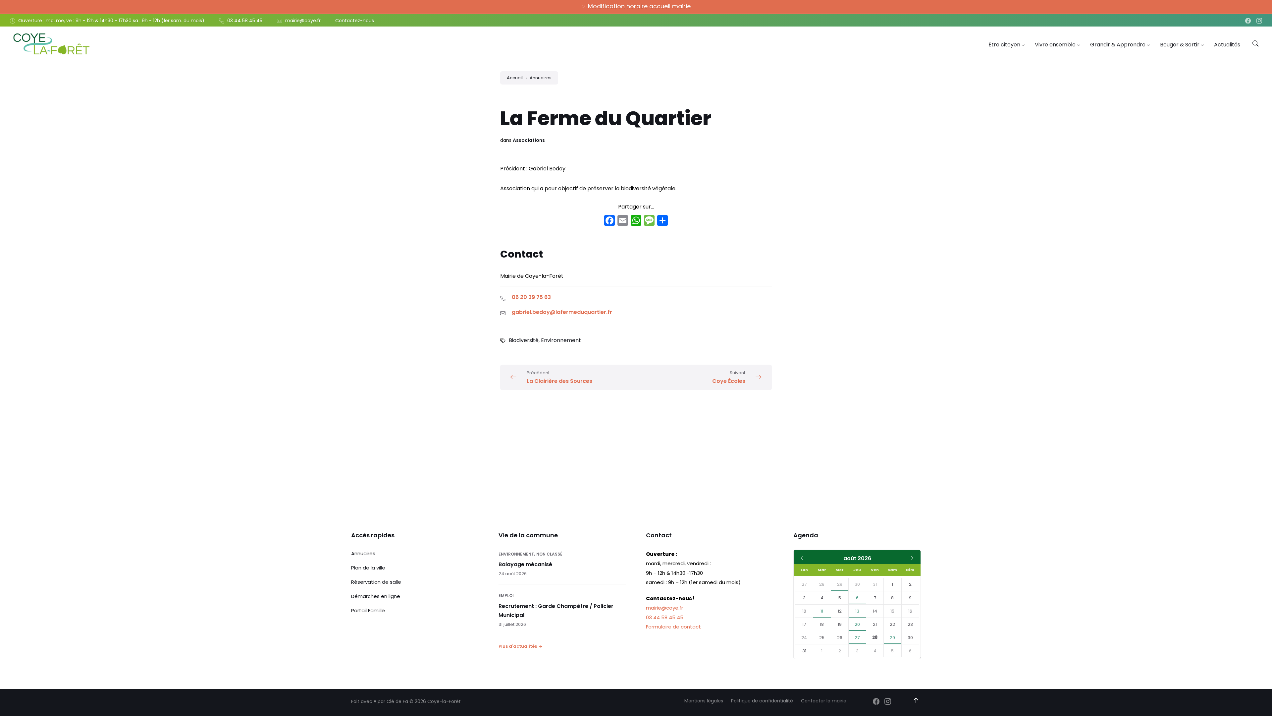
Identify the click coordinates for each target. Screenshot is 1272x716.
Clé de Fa (397, 701)
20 (857, 624)
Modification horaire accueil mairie (639, 6)
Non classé (549, 554)
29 (839, 584)
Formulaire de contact (673, 626)
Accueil (515, 78)
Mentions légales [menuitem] (703, 700)
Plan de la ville (368, 567)
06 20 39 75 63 (531, 297)
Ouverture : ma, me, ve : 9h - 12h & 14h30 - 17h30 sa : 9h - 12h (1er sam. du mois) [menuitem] (111, 20)
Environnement (561, 340)
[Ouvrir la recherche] (1255, 43)
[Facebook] (1248, 21)
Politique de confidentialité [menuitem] (762, 700)
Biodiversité (524, 340)
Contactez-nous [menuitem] (354, 20)
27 (857, 637)
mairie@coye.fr (664, 607)
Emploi (506, 595)
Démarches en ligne (375, 596)
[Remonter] (916, 700)
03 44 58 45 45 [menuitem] (244, 20)
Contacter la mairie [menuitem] (823, 700)
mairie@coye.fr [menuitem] (303, 20)
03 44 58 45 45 (664, 617)
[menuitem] (1004, 44)
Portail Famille (368, 610)
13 (857, 611)
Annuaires (541, 78)
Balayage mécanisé (525, 564)
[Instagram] (1259, 21)
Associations (529, 140)
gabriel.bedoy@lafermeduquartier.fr (562, 312)
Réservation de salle (376, 581)
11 (822, 611)
